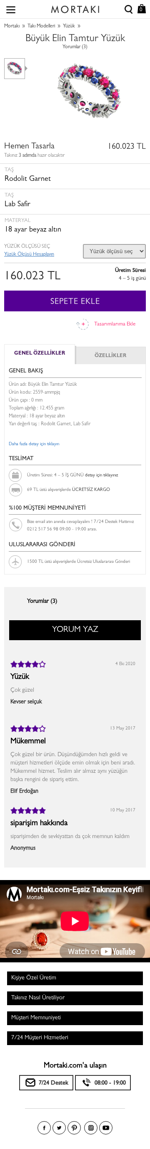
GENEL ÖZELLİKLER (39, 353)
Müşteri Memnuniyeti (36, 1018)
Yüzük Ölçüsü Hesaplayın (29, 254)
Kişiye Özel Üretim (33, 978)
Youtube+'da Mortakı (105, 1127)
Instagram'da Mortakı (91, 1127)
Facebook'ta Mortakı (44, 1127)
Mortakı (12, 26)
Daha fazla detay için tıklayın (34, 444)
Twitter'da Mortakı (59, 1127)
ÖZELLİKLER (110, 356)
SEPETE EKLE (75, 302)
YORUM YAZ (75, 630)
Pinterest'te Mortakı (74, 1127)
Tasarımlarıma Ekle (114, 324)
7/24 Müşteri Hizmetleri (39, 1038)
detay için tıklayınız (101, 475)
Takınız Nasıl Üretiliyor (38, 998)
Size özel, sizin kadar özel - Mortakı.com (75, 7)
